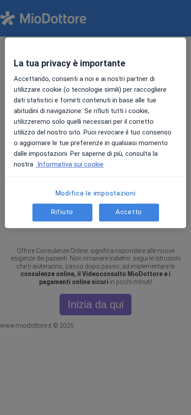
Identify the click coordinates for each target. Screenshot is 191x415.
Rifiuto (62, 212)
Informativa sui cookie (69, 164)
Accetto (128, 212)
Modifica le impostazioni (96, 193)
